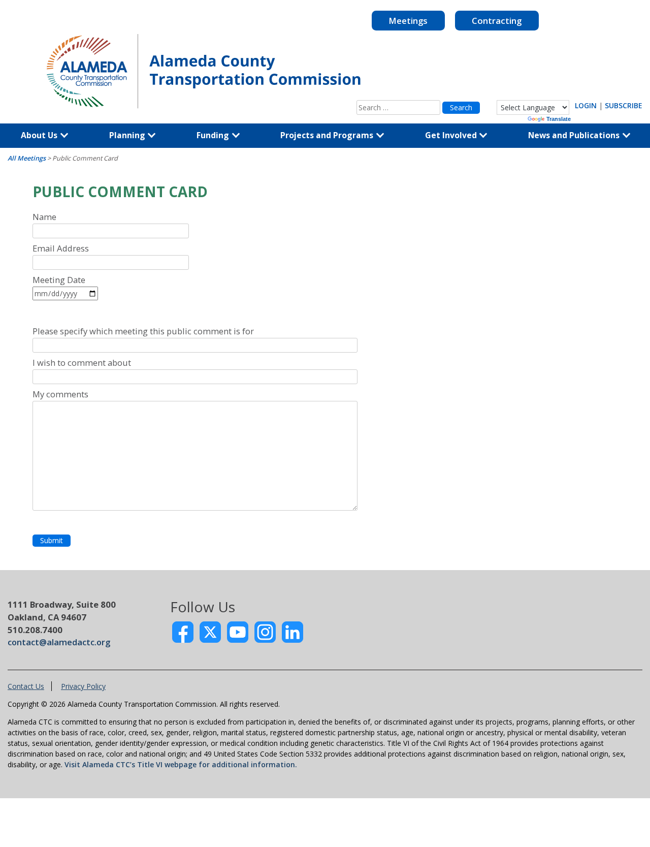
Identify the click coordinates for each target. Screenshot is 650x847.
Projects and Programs (327, 135)
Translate (558, 119)
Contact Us (26, 686)
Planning (128, 135)
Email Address (60, 248)
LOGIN (586, 105)
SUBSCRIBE (623, 105)
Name (44, 217)
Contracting (497, 20)
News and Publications (575, 135)
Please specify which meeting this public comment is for (143, 331)
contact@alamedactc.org (59, 642)
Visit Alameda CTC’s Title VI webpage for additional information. (180, 764)
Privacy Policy (83, 686)
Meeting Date (58, 280)
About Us (40, 135)
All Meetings (27, 158)
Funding (214, 135)
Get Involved (452, 135)
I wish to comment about (81, 362)
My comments (60, 394)
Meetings (408, 20)
